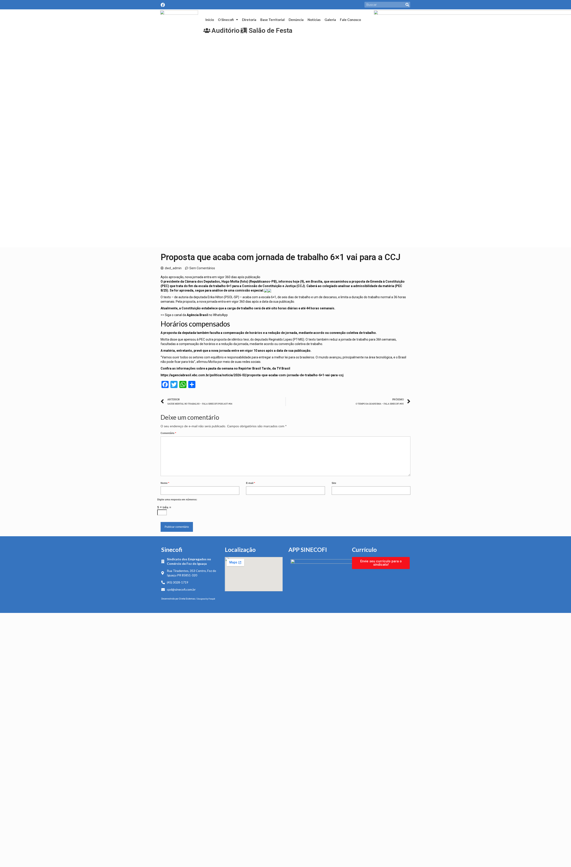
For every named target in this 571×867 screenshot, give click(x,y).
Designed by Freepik (206, 599)
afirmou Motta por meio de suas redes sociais (229, 362)
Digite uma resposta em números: (177, 499)
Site (334, 483)
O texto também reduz (322, 339)
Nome (165, 483)
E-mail (250, 483)
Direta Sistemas (187, 599)
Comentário (168, 433)
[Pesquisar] (407, 5)
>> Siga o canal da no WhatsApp (194, 315)
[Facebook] (163, 5)
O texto (166, 297)
